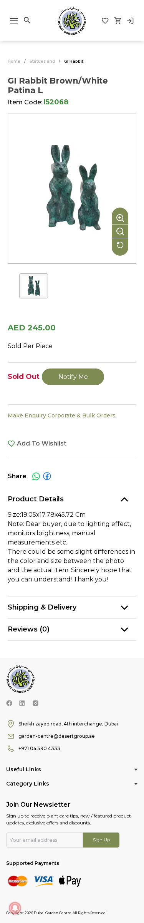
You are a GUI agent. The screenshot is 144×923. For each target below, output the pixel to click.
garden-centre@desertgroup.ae (56, 736)
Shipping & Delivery (42, 607)
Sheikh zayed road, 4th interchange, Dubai (68, 724)
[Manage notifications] (15, 908)
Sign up (101, 840)
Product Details (36, 499)
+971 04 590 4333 (39, 748)
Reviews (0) (29, 629)
